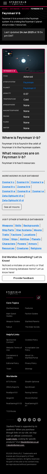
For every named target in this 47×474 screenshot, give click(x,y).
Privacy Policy (30, 363)
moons (25, 8)
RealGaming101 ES (14, 403)
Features (29, 308)
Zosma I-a (38, 191)
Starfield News (12, 308)
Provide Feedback (23, 278)
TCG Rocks (11, 411)
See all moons (12, 206)
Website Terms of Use (14, 348)
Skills (18, 225)
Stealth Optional (32, 381)
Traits (5, 234)
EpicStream (30, 387)
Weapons (7, 225)
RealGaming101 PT (31, 404)
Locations (29, 234)
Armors (32, 243)
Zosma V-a (37, 182)
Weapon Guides (13, 321)
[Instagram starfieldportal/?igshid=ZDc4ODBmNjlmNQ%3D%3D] (39, 420)
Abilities (24, 239)
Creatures (22, 248)
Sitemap (28, 369)
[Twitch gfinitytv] (29, 420)
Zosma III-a (23, 191)
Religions (36, 248)
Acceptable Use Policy (32, 348)
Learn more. (11, 439)
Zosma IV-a (8, 191)
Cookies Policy (31, 340)
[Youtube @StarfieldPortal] (34, 420)
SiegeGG (10, 398)
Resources (8, 248)
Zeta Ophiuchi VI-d (13, 200)
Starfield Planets (32, 321)
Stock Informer (31, 398)
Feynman (29, 82)
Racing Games (31, 392)
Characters (8, 243)
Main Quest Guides (11, 314)
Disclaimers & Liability (12, 356)
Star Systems (24, 230)
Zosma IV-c (8, 186)
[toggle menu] (3, 3)
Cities (5, 239)
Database (15, 8)
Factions (16, 234)
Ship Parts (8, 230)
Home (5, 8)
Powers (21, 243)
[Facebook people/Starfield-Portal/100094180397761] (24, 420)
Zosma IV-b (23, 186)
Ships (14, 239)
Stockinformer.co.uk (29, 442)
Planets (36, 239)
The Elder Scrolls (32, 327)
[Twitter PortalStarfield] (19, 420)
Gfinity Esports (12, 387)
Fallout (9, 327)
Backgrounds (31, 225)
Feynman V (30, 88)
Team (8, 369)
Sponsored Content (11, 341)
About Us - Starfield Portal (31, 356)
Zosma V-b (23, 182)
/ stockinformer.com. (15, 445)
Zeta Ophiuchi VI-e (13, 195)
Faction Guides (31, 313)
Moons (38, 230)
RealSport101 (12, 392)
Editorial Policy (12, 363)
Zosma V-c (8, 182)
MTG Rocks (11, 381)
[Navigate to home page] (17, 3)
